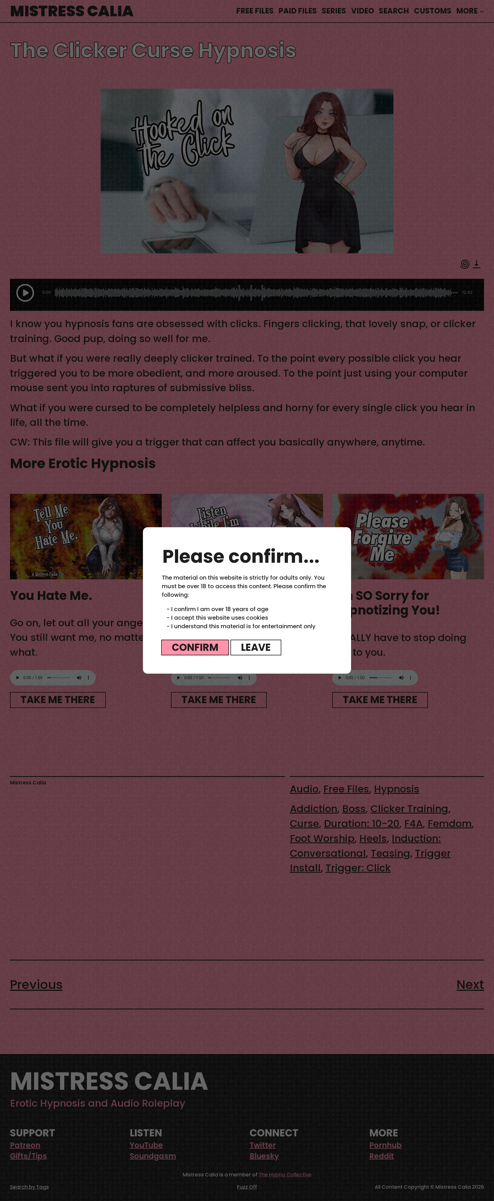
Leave (256, 647)
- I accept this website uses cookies (217, 618)
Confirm (195, 647)
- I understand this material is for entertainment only (241, 626)
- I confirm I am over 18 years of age (217, 609)
